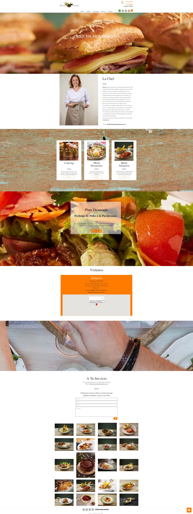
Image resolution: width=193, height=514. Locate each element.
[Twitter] (90, 509)
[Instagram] (123, 11)
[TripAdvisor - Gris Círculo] (129, 11)
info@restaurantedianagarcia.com (98, 384)
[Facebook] (126, 11)
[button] (131, 10)
